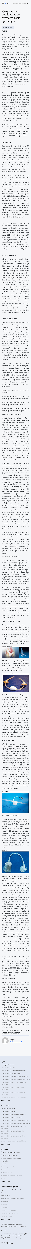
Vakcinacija (4, 1161)
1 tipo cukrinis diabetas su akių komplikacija (14, 1076)
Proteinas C (4, 1204)
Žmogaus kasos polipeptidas (9, 1155)
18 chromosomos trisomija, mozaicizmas (13, 1097)
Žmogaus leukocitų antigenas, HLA (11, 1158)
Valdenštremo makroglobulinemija (11, 1175)
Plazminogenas (5, 1195)
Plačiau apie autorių (16, 1042)
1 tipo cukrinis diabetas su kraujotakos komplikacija (12, 1088)
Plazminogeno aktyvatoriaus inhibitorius (13, 1198)
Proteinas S (4, 1207)
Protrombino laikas (6, 1216)
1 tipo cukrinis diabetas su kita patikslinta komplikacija (13, 1083)
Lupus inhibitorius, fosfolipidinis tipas (12, 1190)
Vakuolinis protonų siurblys (9, 1167)
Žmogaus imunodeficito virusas (10, 1152)
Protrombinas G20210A (8, 1210)
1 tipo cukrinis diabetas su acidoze (11, 1073)
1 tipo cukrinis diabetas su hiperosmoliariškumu (15, 1079)
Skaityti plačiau (5, 1100)
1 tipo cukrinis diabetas (8, 1068)
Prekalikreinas (5, 1201)
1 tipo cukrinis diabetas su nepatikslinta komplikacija (13, 1093)
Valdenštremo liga (6, 1173)
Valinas (3, 1178)
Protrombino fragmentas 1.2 (9, 1213)
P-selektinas (4, 1193)
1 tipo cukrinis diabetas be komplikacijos (13, 1070)
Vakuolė (3, 1164)
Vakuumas (4, 1170)
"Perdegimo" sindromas (8, 1065)
